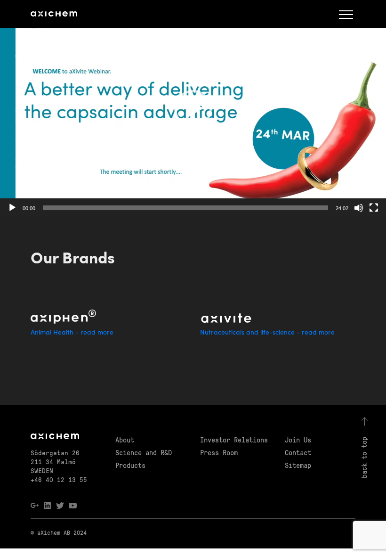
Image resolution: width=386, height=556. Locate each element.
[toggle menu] (346, 14)
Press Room (219, 452)
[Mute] (358, 208)
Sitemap (298, 465)
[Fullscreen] (373, 208)
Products (130, 465)
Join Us (298, 439)
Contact (298, 452)
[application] (193, 108)
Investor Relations (234, 439)
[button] (193, 109)
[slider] (185, 207)
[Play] (12, 208)
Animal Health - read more (72, 332)
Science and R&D (143, 452)
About (124, 439)
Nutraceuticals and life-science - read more (267, 332)
